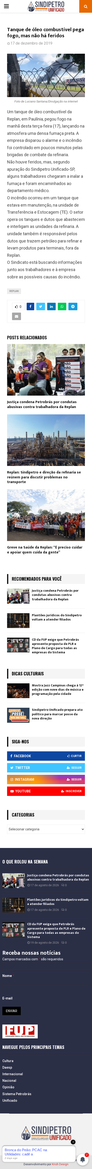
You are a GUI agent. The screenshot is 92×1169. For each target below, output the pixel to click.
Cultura (7, 1061)
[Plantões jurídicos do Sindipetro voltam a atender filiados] (18, 620)
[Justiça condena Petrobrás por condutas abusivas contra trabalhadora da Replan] (18, 596)
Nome (8, 976)
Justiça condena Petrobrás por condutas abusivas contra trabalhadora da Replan (42, 404)
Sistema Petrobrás (16, 1094)
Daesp (7, 1067)
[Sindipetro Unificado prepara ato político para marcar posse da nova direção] (18, 715)
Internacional (12, 1074)
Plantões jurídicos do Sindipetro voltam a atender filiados (57, 617)
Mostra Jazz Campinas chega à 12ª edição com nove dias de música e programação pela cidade (58, 689)
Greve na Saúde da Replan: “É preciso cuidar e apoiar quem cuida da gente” (44, 550)
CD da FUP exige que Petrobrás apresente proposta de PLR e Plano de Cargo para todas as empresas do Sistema (55, 646)
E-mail (7, 998)
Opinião (8, 1087)
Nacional (9, 1080)
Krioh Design (60, 1164)
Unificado (9, 1100)
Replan (14, 291)
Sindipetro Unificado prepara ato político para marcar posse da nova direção (57, 714)
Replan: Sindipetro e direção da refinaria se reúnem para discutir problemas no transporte (44, 477)
